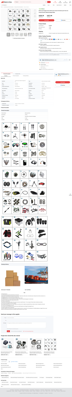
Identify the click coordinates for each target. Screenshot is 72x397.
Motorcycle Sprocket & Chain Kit (6, 367)
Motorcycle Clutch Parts (58, 382)
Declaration (46, 393)
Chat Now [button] (63, 20)
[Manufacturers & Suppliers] (6, 2)
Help (53, 5)
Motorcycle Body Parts (5, 377)
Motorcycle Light (56, 367)
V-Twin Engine (41, 377)
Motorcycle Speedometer (22, 367)
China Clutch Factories (13, 382)
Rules (70, 5)
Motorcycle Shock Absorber (58, 363)
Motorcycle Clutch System (5, 365)
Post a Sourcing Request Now (28, 331)
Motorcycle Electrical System (40, 365)
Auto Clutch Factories (22, 382)
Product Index (53, 389)
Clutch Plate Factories (31, 382)
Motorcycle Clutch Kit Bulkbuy (26, 384)
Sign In (40, 69)
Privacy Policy (50, 393)
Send (8, 331)
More (2, 386)
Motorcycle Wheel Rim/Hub (58, 365)
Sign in (70, 2)
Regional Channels (47, 389)
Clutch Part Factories (5, 382)
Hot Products (12, 389)
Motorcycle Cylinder (4, 363)
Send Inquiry (46, 20)
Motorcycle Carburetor (22, 363)
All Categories (4, 5)
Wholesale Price (37, 389)
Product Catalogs (15, 361)
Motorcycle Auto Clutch (5, 384)
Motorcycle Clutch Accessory (15, 384)
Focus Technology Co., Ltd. (29, 393)
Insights (61, 389)
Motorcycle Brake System (22, 365)
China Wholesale (32, 389)
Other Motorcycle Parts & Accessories (31, 377)
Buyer (48, 5)
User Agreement (41, 393)
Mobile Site (57, 389)
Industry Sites (42, 389)
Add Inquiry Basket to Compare (19, 38)
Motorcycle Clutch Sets (48, 382)
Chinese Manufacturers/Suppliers (24, 389)
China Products (17, 389)
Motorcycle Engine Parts (39, 363)
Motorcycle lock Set (39, 367)
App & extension (59, 5)
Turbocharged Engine (49, 377)
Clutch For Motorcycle (39, 382)
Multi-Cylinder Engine (57, 377)
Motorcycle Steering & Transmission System (17, 377)
